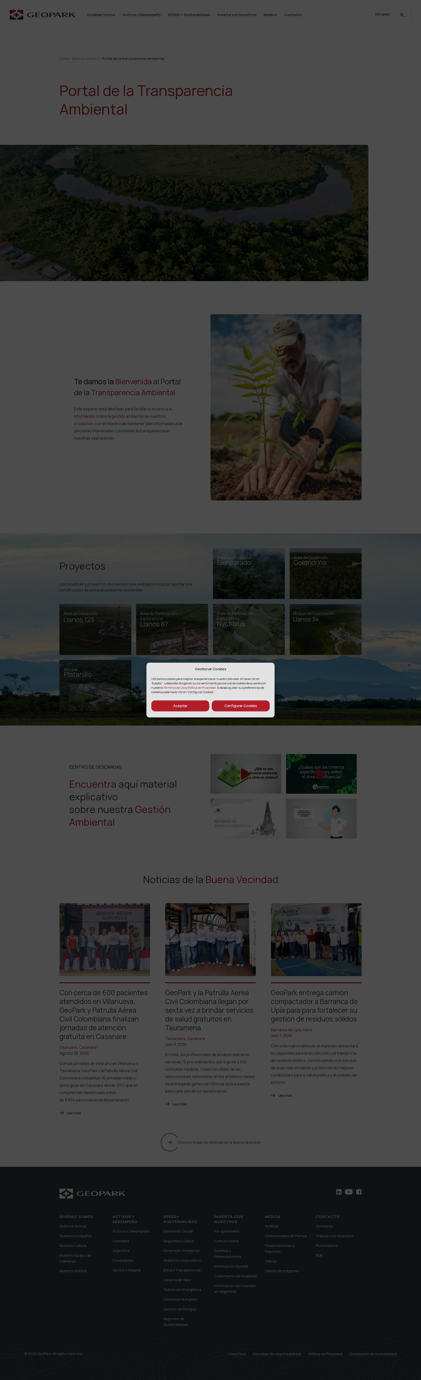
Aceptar (180, 705)
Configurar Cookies (240, 705)
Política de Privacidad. (202, 687)
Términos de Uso (175, 687)
